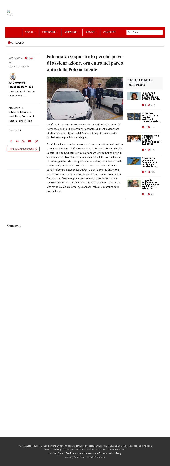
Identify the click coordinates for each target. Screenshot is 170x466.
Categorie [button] (49, 32)
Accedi (68, 457)
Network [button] (70, 32)
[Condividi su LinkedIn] (16, 141)
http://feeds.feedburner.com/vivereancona (74, 453)
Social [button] (29, 32)
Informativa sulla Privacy (109, 453)
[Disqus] (85, 270)
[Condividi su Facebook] (11, 141)
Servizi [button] (90, 32)
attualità (14, 112)
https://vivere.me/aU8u (22, 149)
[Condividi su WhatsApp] (22, 141)
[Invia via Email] (28, 141)
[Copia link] (35, 141)
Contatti (109, 32)
